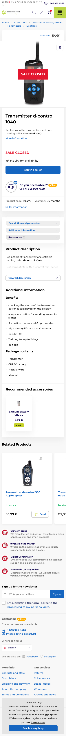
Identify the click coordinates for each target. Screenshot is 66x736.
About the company (14, 689)
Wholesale (40, 689)
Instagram (50, 656)
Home (5, 22)
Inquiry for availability (24, 160)
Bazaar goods (42, 683)
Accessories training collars (47, 22)
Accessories (20, 22)
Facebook (32, 656)
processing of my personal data (28, 607)
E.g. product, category (23, 31)
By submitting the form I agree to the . (32, 605)
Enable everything (33, 728)
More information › (17, 138)
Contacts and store (13, 672)
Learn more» (38, 722)
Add (20, 425)
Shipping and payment (16, 683)
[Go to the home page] (11, 12)
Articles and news (45, 694)
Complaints (9, 678)
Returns (38, 672)
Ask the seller (33, 169)
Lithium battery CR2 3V (19, 413)
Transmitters (14, 25)
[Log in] (41, 12)
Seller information (16, 206)
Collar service (42, 678)
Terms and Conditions (15, 694)
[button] (34, 12)
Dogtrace (31, 25)
